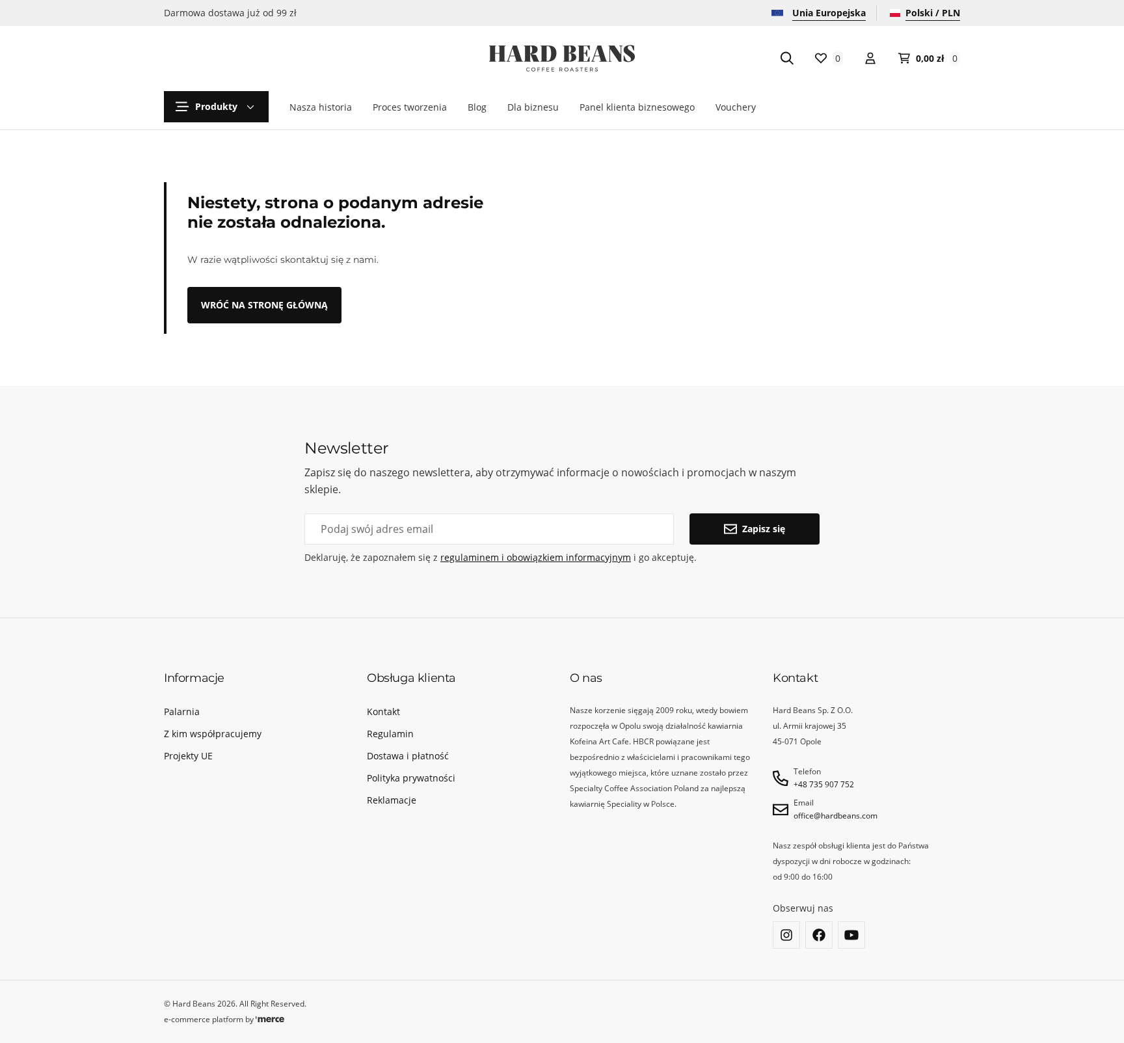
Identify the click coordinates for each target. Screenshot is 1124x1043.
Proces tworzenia (410, 107)
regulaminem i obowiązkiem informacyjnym (535, 557)
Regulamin (390, 733)
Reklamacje (391, 800)
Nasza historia (320, 107)
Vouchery (736, 107)
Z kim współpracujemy (212, 733)
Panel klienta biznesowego (637, 107)
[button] (216, 106)
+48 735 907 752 (824, 784)
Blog (477, 107)
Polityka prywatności (411, 778)
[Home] (562, 58)
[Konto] (870, 58)
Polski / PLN (932, 13)
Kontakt (383, 711)
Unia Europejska (829, 13)
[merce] (270, 1019)
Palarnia (182, 711)
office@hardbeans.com (835, 815)
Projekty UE (188, 756)
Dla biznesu (533, 107)
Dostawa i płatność (408, 756)
